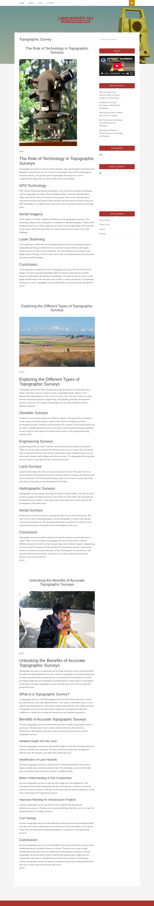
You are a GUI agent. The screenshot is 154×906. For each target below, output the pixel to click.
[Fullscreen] (131, 73)
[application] (117, 66)
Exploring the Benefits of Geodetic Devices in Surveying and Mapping (110, 133)
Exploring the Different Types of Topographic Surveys (57, 308)
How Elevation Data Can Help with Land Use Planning (110, 114)
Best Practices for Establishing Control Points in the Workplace (110, 123)
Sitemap (102, 233)
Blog (40, 3)
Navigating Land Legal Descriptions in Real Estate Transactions (109, 105)
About (31, 3)
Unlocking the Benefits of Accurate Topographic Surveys (57, 582)
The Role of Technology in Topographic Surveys (57, 50)
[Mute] (128, 73)
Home (21, 3)
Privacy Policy (104, 220)
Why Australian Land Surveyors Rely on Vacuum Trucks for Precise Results (109, 95)
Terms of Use (104, 224)
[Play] (102, 73)
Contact (51, 3)
